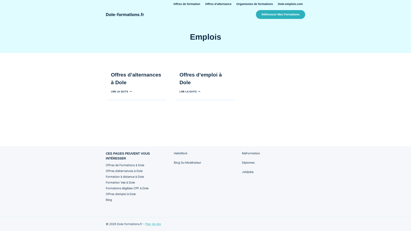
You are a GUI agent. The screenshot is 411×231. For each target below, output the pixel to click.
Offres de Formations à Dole (125, 165)
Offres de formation (186, 4)
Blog (109, 199)
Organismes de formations (254, 4)
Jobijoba (248, 172)
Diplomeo (248, 162)
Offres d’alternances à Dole (124, 171)
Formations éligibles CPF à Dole (127, 188)
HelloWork (181, 153)
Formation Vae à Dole (120, 182)
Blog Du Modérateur (187, 162)
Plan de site (153, 224)
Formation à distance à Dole (125, 176)
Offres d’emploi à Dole (121, 194)
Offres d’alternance (218, 4)
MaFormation (251, 153)
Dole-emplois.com (290, 4)
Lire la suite (121, 91)
